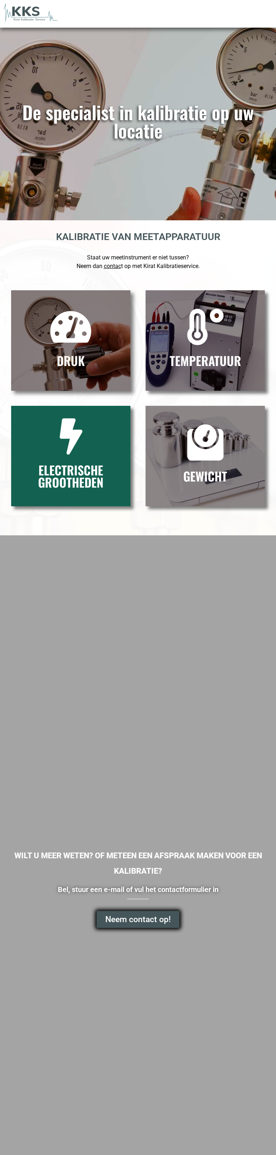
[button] (264, 13)
